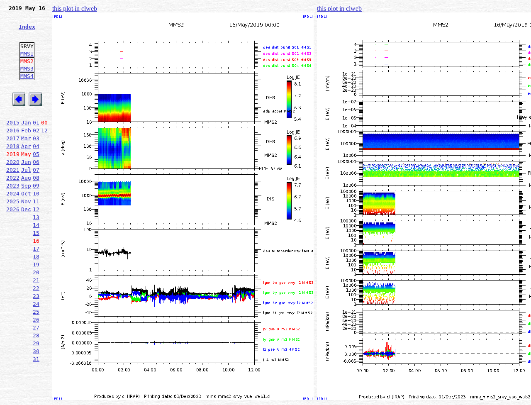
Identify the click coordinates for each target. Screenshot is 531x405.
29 (36, 343)
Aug (26, 178)
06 (36, 162)
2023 (12, 186)
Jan (26, 123)
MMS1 (27, 54)
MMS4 (27, 76)
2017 (12, 138)
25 (36, 312)
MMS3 (27, 69)
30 (36, 351)
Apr (26, 146)
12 (44, 130)
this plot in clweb (74, 8)
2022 (12, 178)
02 (36, 130)
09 (36, 186)
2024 (12, 193)
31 (36, 359)
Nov (26, 201)
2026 (12, 209)
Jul (26, 170)
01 (36, 123)
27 (36, 327)
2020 (12, 162)
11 (36, 201)
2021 (12, 170)
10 (36, 193)
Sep (26, 186)
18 (36, 257)
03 (36, 138)
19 (36, 264)
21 (36, 280)
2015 (12, 123)
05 (36, 154)
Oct (26, 193)
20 (36, 272)
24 (36, 304)
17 (36, 249)
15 (36, 233)
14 (36, 225)
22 (36, 288)
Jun (26, 162)
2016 (12, 130)
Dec (26, 209)
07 (36, 170)
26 (36, 320)
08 (36, 178)
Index (27, 27)
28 (36, 335)
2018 (12, 146)
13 (36, 217)
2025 (12, 201)
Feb (26, 130)
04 (36, 146)
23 (36, 296)
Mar (26, 138)
